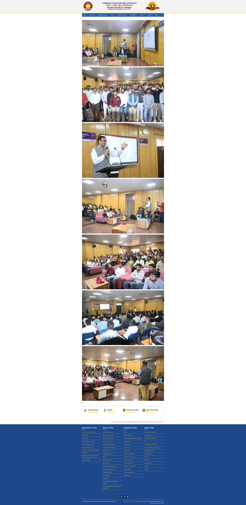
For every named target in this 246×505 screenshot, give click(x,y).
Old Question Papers (108, 454)
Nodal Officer (126, 501)
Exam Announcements (108, 432)
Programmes (85, 438)
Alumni (146, 466)
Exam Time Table (107, 441)
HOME (85, 14)
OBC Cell (146, 457)
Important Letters (128, 460)
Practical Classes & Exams (109, 447)
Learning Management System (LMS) (133, 438)
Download (90, 412)
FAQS (156, 14)
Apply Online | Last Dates (88, 441)
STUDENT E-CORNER (102, 14)
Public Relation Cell (149, 450)
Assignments (127, 441)
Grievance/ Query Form (129, 457)
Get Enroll (131, 412)
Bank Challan (127, 450)
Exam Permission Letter (108, 444)
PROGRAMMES (133, 14)
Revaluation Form (107, 460)
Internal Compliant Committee (151, 447)
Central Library (148, 435)
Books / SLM (127, 444)
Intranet (146, 469)
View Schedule (112, 412)
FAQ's (125, 432)
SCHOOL (112, 14)
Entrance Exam (106, 475)
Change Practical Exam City (109, 466)
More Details (150, 412)
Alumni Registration (128, 463)
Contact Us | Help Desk (129, 466)
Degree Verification (107, 472)
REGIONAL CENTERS (122, 14)
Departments (127, 475)
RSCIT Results (106, 463)
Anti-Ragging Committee (150, 444)
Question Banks (107, 450)
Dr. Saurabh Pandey (135, 501)
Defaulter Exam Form (108, 438)
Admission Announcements (88, 432)
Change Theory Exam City (109, 469)
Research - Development (150, 432)
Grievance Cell (147, 463)
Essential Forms (127, 447)
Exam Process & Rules (108, 435)
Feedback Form (127, 469)
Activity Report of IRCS (149, 438)
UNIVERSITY (91, 14)
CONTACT (149, 14)
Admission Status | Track (88, 444)
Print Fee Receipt (86, 460)
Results (104, 457)
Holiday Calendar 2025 (129, 472)
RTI (145, 441)
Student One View (128, 435)
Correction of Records (129, 454)
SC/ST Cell (146, 460)
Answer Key (105, 478)
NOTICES (141, 14)
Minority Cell (147, 454)
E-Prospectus (85, 435)
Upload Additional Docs (87, 447)
